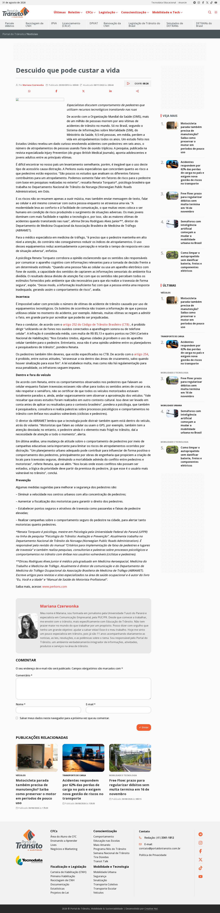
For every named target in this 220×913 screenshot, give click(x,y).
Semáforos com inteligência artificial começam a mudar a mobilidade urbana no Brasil (191, 232)
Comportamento (103, 836)
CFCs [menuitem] (89, 12)
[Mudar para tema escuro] (216, 12)
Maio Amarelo (101, 844)
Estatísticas (57, 888)
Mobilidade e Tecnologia (111, 866)
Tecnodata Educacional (163, 2)
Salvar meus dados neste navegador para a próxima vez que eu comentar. (65, 718)
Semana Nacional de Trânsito (111, 853)
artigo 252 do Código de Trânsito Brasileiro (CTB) (95, 324)
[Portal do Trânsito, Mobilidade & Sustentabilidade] (29, 840)
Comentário (24, 675)
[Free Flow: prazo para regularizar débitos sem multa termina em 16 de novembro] (130, 758)
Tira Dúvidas (101, 857)
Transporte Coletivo (105, 884)
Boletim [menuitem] (74, 12)
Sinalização (100, 880)
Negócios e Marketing (63, 848)
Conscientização (105, 831)
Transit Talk (100, 861)
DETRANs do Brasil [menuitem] (204, 25)
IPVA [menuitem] (54, 23)
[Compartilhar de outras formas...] (137, 91)
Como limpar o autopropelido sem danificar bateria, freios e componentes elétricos (191, 262)
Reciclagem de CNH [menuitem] (34, 25)
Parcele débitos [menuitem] (9, 25)
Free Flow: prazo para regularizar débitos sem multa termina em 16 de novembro (129, 787)
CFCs (53, 831)
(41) (165, 837)
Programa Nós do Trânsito (109, 848)
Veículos (98, 892)
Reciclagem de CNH (62, 880)
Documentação (59, 884)
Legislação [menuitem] (107, 12)
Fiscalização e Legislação (68, 866)
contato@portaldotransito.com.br (159, 848)
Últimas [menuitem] (60, 12)
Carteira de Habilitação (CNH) (68, 872)
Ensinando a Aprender (63, 840)
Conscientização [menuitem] (133, 12)
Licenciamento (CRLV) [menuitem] (71, 25)
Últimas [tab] (169, 285)
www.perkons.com (54, 586)
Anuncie (182, 2)
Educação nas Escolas (106, 840)
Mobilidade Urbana (104, 872)
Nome (20, 704)
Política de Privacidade (152, 855)
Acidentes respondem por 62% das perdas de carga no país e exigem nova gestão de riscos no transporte (82, 789)
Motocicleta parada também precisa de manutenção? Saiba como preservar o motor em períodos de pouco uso (36, 791)
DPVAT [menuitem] (94, 23)
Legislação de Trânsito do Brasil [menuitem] (144, 25)
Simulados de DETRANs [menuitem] (175, 25)
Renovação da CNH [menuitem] (112, 25)
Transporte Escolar (104, 888)
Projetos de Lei (59, 892)
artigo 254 (141, 354)
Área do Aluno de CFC (63, 836)
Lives (53, 844)
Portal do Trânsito (13, 34)
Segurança (99, 876)
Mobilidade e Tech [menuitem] (166, 12)
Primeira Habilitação (62, 876)
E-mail (91, 704)
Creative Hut (151, 908)
